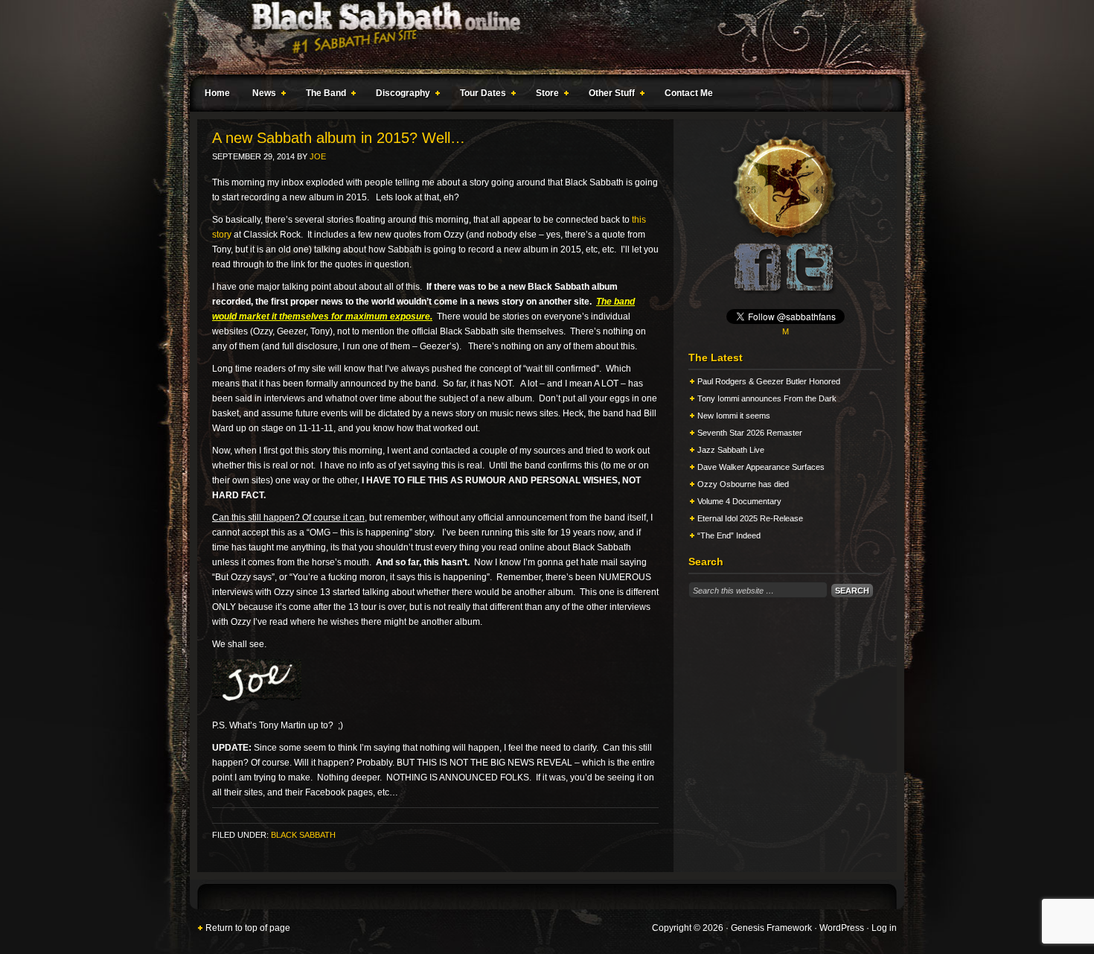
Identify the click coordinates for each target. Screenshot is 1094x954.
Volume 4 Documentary (739, 501)
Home (217, 93)
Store (543, 95)
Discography (399, 95)
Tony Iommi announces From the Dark (767, 398)
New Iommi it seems (733, 415)
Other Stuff (608, 95)
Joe (318, 156)
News (260, 95)
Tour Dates (479, 95)
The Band (322, 95)
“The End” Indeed (729, 535)
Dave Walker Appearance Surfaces (761, 466)
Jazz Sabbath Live (730, 449)
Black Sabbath (303, 834)
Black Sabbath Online (539, 37)
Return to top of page (247, 928)
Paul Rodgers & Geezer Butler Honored (768, 381)
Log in (884, 928)
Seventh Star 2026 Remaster (749, 432)
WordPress (841, 928)
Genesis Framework (771, 928)
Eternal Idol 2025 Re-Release (750, 518)
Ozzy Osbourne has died (743, 484)
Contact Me (689, 93)
